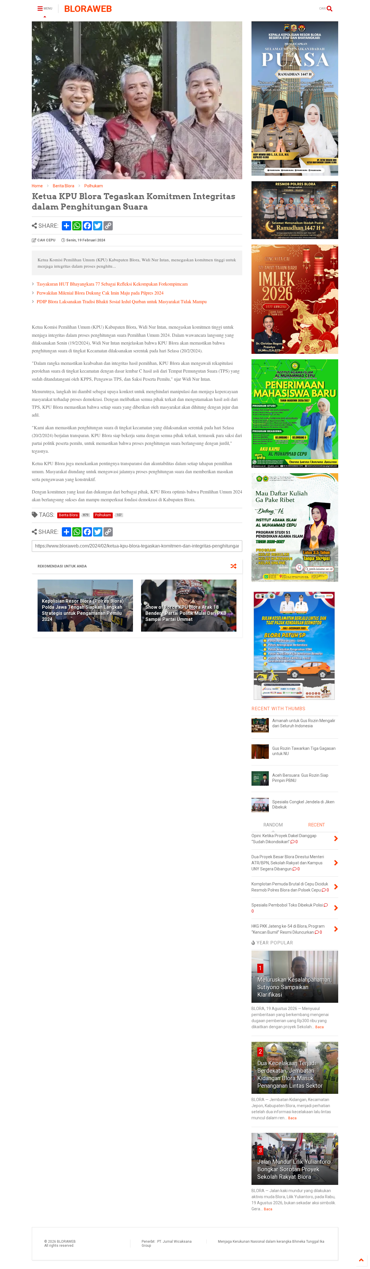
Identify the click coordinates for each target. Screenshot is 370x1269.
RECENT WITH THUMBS (278, 708)
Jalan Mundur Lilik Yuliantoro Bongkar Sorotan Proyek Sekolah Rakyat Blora (294, 1169)
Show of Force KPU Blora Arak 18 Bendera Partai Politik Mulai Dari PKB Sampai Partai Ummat (185, 613)
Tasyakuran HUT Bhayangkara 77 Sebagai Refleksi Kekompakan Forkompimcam (112, 284)
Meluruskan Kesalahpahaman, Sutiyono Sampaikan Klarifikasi (294, 987)
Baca (319, 1027)
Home (37, 186)
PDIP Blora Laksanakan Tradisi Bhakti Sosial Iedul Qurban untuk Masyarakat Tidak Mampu (122, 301)
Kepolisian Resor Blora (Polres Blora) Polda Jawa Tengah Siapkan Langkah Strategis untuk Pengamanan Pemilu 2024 (83, 610)
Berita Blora (63, 186)
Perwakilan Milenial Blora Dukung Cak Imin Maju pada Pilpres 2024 (100, 293)
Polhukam (93, 186)
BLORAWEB (88, 8)
